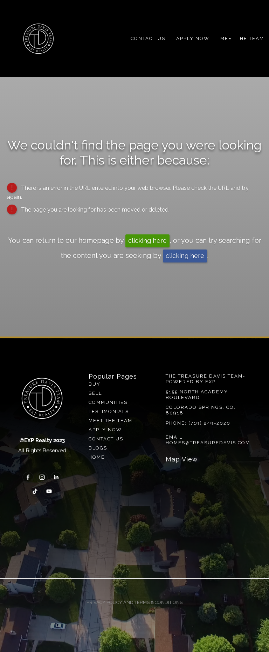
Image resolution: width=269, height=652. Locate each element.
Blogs (98, 448)
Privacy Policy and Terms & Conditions (134, 602)
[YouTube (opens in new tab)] (49, 491)
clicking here (147, 240)
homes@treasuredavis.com (208, 442)
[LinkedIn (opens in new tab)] (56, 477)
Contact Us (148, 38)
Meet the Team (242, 38)
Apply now (105, 429)
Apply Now (192, 38)
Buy (95, 384)
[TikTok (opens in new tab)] (35, 491)
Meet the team (110, 420)
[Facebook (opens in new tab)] (28, 477)
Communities (108, 402)
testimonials (109, 411)
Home (97, 457)
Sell (95, 393)
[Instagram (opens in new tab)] (42, 477)
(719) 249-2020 (209, 423)
